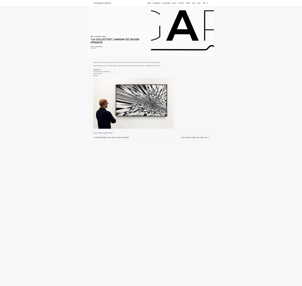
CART (199, 3)
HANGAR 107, (97, 69)
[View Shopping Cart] (204, 3)
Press (92, 36)
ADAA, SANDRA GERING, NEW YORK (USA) (194, 137)
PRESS (188, 3)
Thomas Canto (99, 46)
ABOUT (174, 3)
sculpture (98, 36)
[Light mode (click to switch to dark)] (207, 3)
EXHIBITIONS (166, 3)
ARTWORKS (156, 3)
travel (104, 36)
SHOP (193, 3)
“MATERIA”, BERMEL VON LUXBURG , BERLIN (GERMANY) (112, 137)
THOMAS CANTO (102, 3)
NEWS (149, 3)
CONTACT (181, 3)
